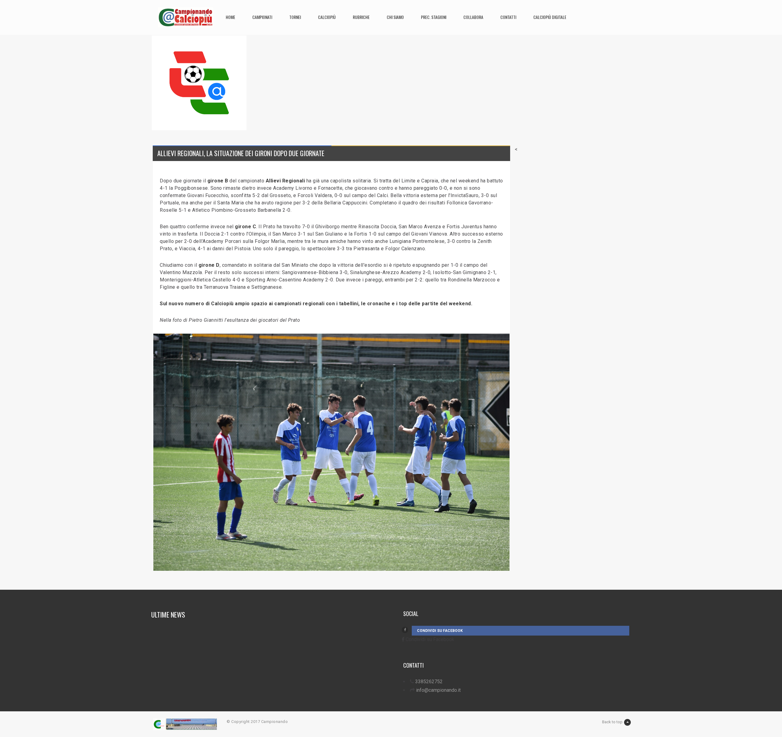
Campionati (262, 17)
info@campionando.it (438, 690)
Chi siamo (395, 17)
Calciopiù (327, 17)
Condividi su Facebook (440, 631)
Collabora (473, 17)
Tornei (295, 17)
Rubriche (361, 17)
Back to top (612, 722)
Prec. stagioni (433, 17)
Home (230, 17)
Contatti (508, 17)
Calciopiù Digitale (549, 17)
